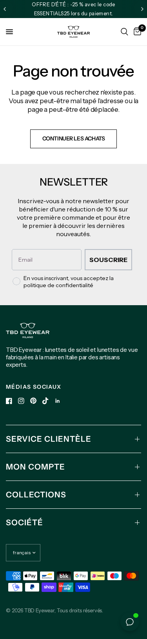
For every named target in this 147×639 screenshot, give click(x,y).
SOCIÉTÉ (24, 522)
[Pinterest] (33, 400)
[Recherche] (124, 32)
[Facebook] (9, 401)
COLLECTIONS (36, 494)
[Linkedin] (57, 401)
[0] (136, 32)
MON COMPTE (35, 467)
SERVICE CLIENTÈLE (48, 439)
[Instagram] (21, 401)
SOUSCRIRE (108, 260)
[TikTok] (45, 400)
